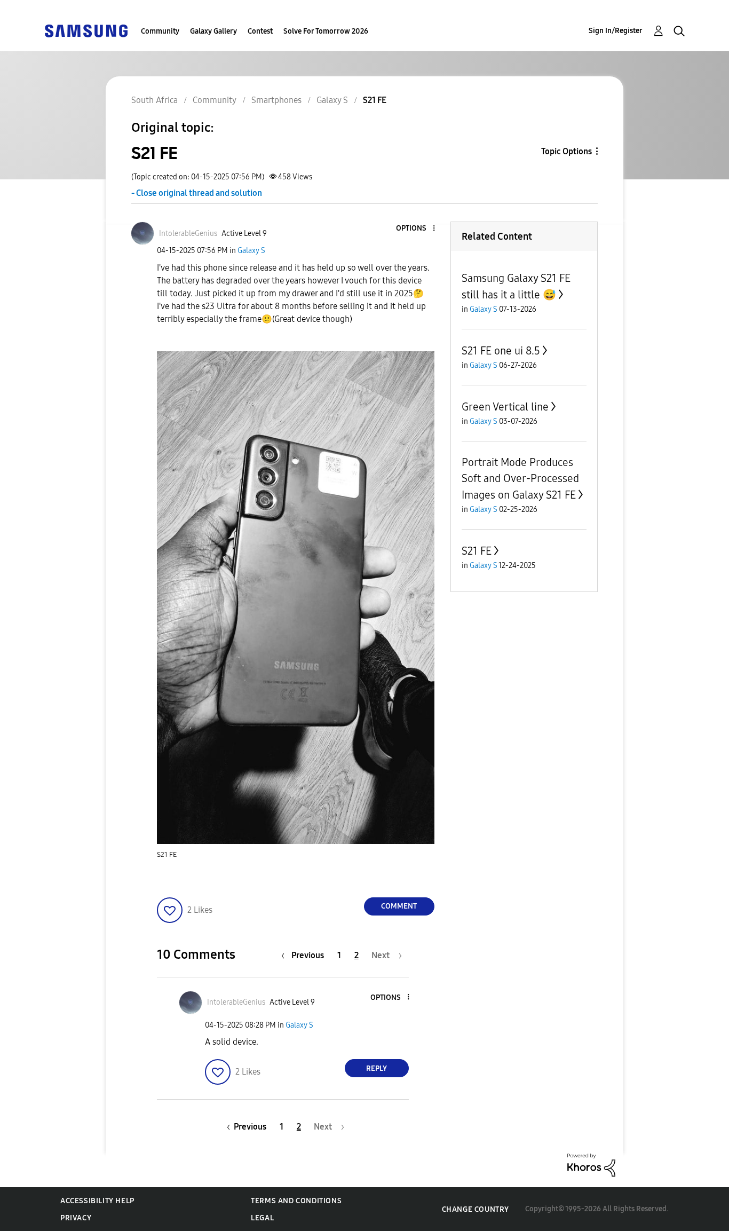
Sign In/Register (616, 30)
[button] (415, 229)
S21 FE (477, 551)
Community (160, 31)
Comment (399, 906)
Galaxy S (251, 250)
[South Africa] (86, 30)
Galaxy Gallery (213, 31)
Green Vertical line (505, 406)
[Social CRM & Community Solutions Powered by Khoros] (591, 1164)
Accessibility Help (97, 1200)
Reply (376, 1068)
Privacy (75, 1217)
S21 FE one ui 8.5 (501, 350)
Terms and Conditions (296, 1200)
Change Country (475, 1209)
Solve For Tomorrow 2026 (325, 31)
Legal (262, 1217)
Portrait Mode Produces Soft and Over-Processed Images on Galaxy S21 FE (520, 478)
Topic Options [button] (566, 151)
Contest (260, 31)
